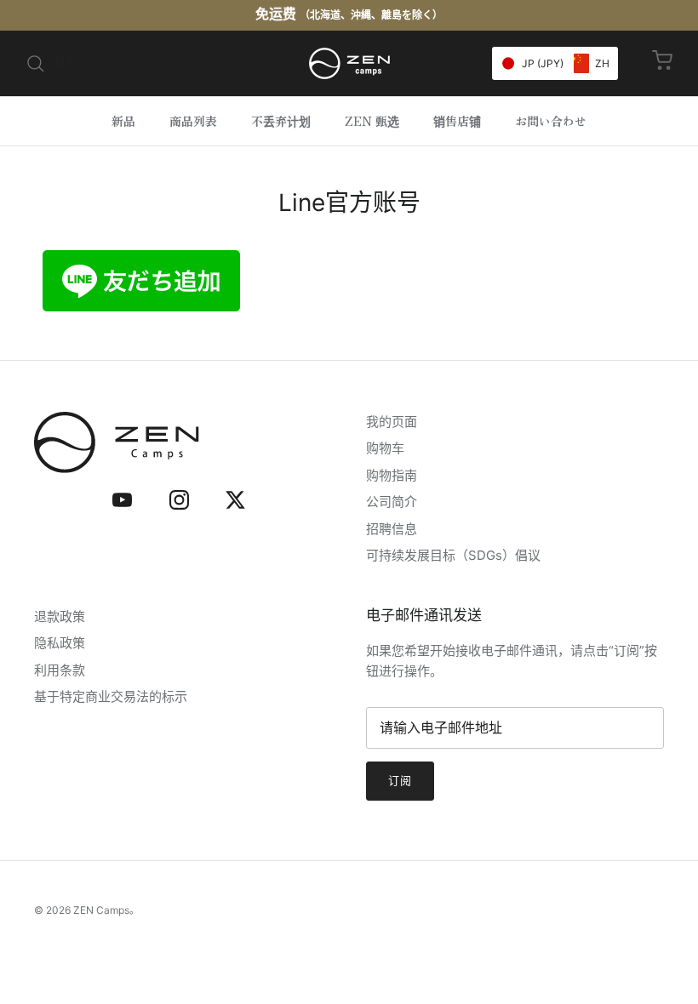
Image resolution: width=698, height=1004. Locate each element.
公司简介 (391, 501)
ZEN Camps (101, 910)
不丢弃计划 (281, 120)
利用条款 (59, 670)
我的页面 (391, 422)
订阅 (400, 780)
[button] (555, 63)
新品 (123, 120)
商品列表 (193, 120)
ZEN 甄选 (372, 120)
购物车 (385, 448)
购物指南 (391, 475)
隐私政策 (59, 643)
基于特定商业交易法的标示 (110, 696)
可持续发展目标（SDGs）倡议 (453, 555)
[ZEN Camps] (349, 63)
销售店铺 (457, 120)
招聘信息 (391, 529)
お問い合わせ (550, 120)
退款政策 (59, 616)
